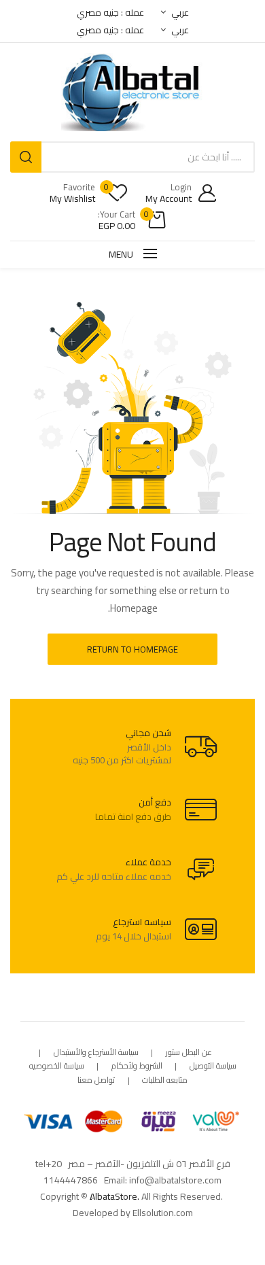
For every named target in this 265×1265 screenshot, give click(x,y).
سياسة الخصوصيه (56, 1066)
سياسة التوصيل (213, 1066)
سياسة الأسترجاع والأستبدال (96, 1052)
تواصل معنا (96, 1080)
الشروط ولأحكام (136, 1066)
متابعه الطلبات (165, 1080)
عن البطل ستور (189, 1052)
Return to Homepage (132, 649)
